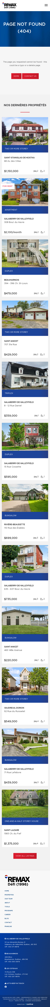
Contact (8, 922)
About (7, 902)
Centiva (29, 1004)
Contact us (30, 76)
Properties (9, 895)
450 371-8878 (13, 947)
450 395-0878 (14, 961)
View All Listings (25, 856)
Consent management (33, 1000)
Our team (8, 898)
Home (16, 76)
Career (7, 914)
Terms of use (19, 1000)
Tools (7, 906)
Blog (7, 918)
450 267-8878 (14, 976)
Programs (9, 910)
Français (8, 926)
